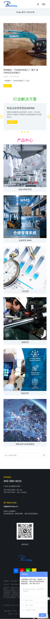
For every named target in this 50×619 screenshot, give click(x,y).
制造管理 (25, 393)
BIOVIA (10, 614)
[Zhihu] (16, 570)
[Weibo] (22, 570)
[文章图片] (25, 165)
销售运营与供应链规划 (25, 444)
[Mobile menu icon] (44, 4)
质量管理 (25, 342)
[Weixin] (28, 570)
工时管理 (25, 291)
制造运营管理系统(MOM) (21, 108)
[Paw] (34, 570)
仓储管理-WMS (25, 240)
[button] (22, 132)
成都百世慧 (7, 611)
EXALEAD (17, 614)
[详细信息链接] (25, 44)
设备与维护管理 (25, 189)
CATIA (14, 611)
